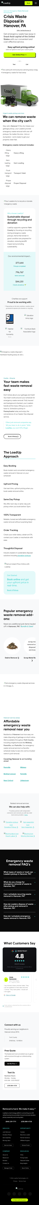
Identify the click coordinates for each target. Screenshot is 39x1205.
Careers (22, 1132)
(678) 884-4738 (12, 1085)
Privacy (15, 1181)
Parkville (23, 774)
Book (28, 3)
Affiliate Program (25, 1140)
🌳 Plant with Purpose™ (19, 1200)
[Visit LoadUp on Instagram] (14, 1194)
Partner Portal (26, 1145)
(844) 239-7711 (11, 1122)
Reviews (5, 1160)
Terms (26, 815)
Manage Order (8, 1168)
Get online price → (19, 55)
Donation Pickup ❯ (11, 827)
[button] (19, 873)
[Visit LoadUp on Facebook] (9, 1194)
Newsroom (6, 1158)
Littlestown (24, 780)
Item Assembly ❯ (27, 827)
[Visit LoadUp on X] (19, 1194)
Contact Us (6, 1163)
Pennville (7, 767)
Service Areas (8, 1145)
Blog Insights (23, 1163)
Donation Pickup (7, 1135)
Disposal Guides (24, 1160)
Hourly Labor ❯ (11, 836)
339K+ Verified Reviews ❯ (24, 30)
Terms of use (22, 1181)
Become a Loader (25, 1135)
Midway (23, 767)
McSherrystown (10, 774)
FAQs (21, 1155)
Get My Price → (12, 1063)
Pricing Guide (24, 1158)
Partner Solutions (25, 1137)
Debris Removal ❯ (12, 658)
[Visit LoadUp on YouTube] (25, 1194)
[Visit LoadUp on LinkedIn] (30, 1194)
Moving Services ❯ (28, 836)
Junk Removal (6, 1132)
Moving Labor (6, 1140)
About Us (5, 1155)
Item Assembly (7, 1137)
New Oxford (8, 780)
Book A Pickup (13, 590)
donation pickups (24, 556)
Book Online (25, 1168)
